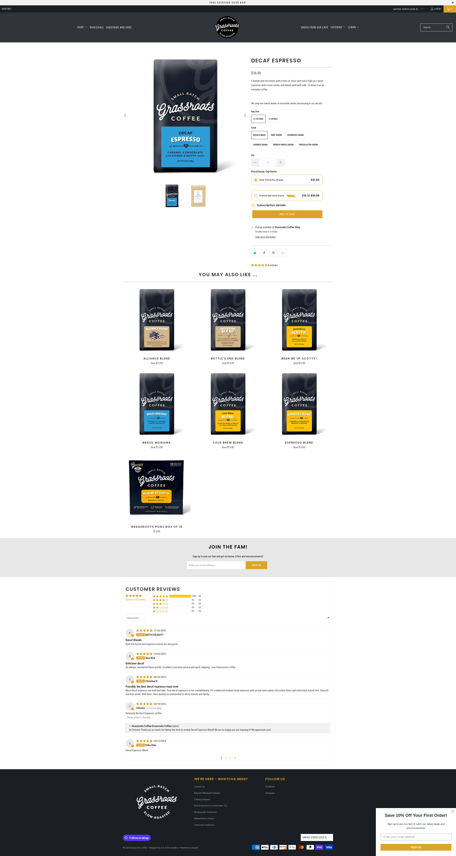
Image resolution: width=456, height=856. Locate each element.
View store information (265, 237)
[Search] (448, 27)
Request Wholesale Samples (207, 793)
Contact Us (199, 786)
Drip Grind (276, 135)
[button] (82, 27)
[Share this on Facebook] (264, 253)
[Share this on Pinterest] (273, 253)
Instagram (269, 793)
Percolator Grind (308, 144)
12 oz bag (258, 118)
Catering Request (202, 799)
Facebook (269, 786)
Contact (7, 9)
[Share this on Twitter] (255, 253)
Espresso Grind (295, 135)
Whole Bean (259, 135)
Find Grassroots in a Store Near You (210, 805)
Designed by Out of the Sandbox (164, 847)
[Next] (245, 115)
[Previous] (125, 115)
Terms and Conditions (204, 825)
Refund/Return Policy (204, 818)
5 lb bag (273, 118)
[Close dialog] (453, 811)
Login (437, 9)
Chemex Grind (260, 144)
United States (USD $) (406, 9)
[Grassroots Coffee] (227, 27)
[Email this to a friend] (283, 253)
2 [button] (226, 757)
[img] (144, 630)
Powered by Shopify (189, 847)
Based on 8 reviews (136, 599)
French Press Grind (283, 144)
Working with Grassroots (205, 812)
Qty (252, 155)
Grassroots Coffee (139, 847)
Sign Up (416, 847)
